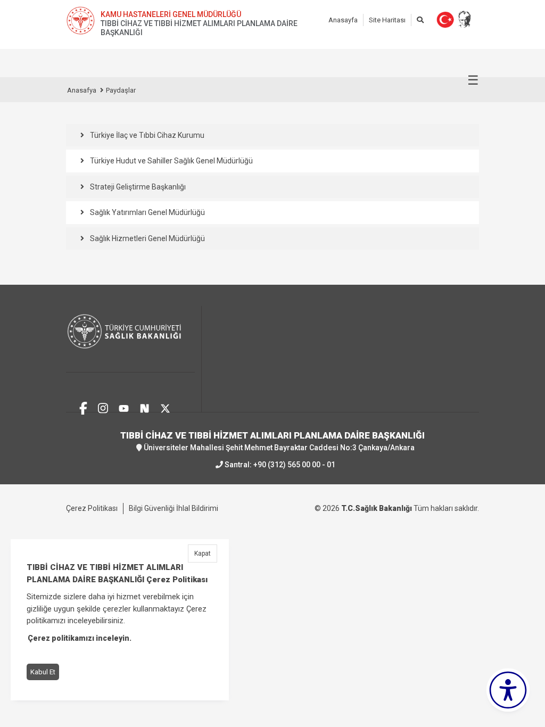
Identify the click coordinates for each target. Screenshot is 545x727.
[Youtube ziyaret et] (124, 407)
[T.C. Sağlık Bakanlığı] (130, 339)
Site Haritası (387, 20)
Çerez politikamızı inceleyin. (79, 638)
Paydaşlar (121, 90)
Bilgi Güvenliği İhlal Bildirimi (173, 508)
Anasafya (81, 90)
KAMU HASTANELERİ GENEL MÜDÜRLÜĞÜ (171, 14)
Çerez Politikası (92, 508)
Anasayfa (343, 20)
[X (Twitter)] (165, 407)
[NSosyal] (144, 407)
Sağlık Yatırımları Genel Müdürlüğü (147, 212)
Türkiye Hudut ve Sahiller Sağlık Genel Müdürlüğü (171, 160)
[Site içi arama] (420, 20)
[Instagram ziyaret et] (103, 407)
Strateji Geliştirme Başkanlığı (138, 187)
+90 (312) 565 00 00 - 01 (294, 464)
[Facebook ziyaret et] (83, 406)
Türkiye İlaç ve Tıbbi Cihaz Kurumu (147, 135)
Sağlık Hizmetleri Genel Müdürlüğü (147, 238)
